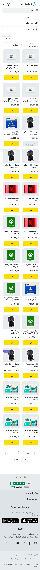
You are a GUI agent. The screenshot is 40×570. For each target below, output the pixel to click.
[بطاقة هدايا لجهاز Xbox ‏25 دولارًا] (30, 255)
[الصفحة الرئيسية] (36, 16)
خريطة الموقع (14, 558)
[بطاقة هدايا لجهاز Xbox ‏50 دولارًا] (11, 255)
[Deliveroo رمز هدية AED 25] (30, 388)
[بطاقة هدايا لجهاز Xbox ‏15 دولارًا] (11, 222)
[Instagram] (35, 543)
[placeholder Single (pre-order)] (30, 122)
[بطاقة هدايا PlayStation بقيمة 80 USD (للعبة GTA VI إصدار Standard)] (30, 288)
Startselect (32, 498)
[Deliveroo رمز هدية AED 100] (30, 421)
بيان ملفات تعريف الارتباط (29, 558)
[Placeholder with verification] (30, 355)
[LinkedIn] (5, 543)
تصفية (8, 38)
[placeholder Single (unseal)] (30, 156)
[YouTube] (17, 543)
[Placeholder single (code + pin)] (11, 321)
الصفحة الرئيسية (29, 17)
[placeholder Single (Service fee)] (11, 156)
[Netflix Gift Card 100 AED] (30, 189)
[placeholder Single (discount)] (11, 355)
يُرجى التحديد (32, 28)
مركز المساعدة (31, 492)
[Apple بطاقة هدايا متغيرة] (30, 56)
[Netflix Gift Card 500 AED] (11, 189)
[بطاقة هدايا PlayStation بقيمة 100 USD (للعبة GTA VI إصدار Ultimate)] (11, 122)
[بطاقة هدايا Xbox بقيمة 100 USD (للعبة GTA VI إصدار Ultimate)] (30, 321)
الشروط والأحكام (32, 554)
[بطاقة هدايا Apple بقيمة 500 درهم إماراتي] (30, 89)
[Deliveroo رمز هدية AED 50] (11, 388)
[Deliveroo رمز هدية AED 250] (11, 421)
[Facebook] (29, 543)
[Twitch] (11, 543)
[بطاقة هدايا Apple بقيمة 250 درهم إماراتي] (11, 89)
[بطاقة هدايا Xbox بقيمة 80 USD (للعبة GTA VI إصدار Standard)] (11, 288)
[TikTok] (23, 543)
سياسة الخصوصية (19, 554)
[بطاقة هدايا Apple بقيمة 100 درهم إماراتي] (11, 56)
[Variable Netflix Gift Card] (30, 222)
